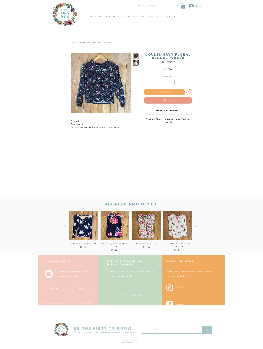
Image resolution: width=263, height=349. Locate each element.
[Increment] (172, 82)
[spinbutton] (168, 82)
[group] (130, 231)
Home (74, 42)
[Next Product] (196, 225)
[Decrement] (164, 82)
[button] (183, 5)
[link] (161, 110)
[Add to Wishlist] (189, 92)
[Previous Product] (65, 225)
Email (144, 324)
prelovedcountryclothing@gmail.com (70, 271)
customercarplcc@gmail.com (66, 275)
